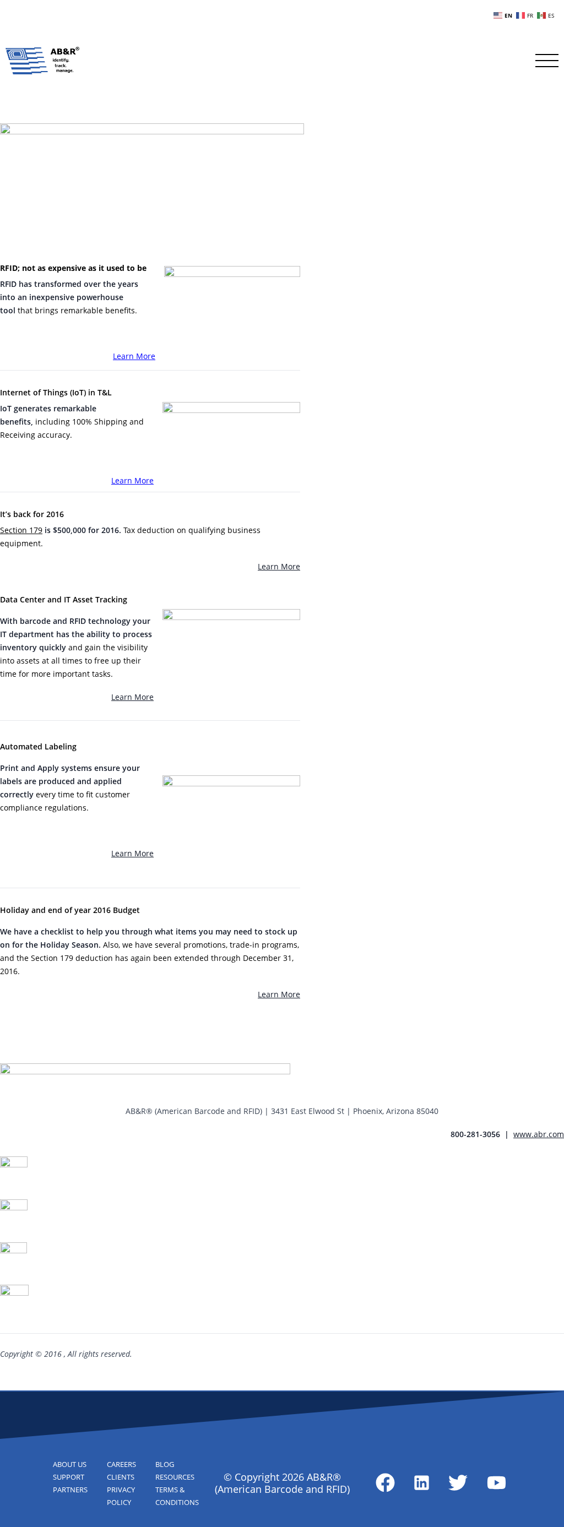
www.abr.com (538, 1134)
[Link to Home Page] (42, 60)
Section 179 (21, 530)
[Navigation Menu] (546, 60)
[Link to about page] (385, 1482)
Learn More (134, 356)
